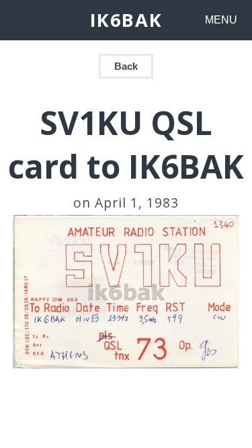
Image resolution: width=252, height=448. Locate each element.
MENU (221, 20)
